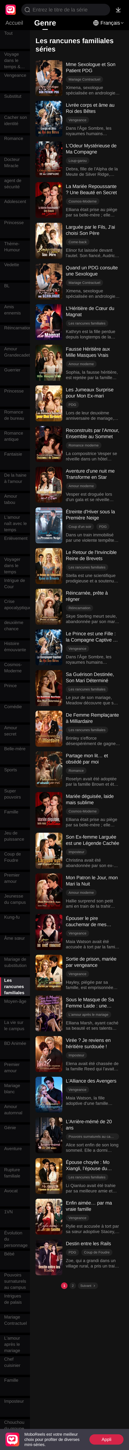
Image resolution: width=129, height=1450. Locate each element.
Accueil (14, 23)
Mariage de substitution (15, 962)
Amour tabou (10, 499)
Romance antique (13, 436)
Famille (11, 811)
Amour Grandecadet (17, 352)
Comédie (13, 706)
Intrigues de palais (13, 1299)
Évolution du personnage (16, 1239)
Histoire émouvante (15, 646)
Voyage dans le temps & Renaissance (17, 61)
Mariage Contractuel (15, 1320)
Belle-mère (14, 748)
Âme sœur (14, 938)
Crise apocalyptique (17, 604)
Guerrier (12, 369)
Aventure (13, 1148)
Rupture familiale (12, 1172)
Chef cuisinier (12, 1362)
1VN (8, 1211)
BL (7, 285)
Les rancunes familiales (14, 986)
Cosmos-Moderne (13, 667)
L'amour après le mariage (12, 1344)
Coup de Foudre (12, 857)
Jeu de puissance (14, 836)
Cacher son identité (15, 120)
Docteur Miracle (12, 162)
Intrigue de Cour (14, 583)
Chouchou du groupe (14, 1425)
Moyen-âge (15, 1001)
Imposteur (14, 1401)
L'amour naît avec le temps (15, 523)
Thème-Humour (12, 246)
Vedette (11, 264)
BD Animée (15, 1043)
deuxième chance (13, 625)
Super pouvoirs (12, 794)
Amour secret (10, 730)
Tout (8, 33)
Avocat (11, 1190)
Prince (10, 685)
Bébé (9, 1253)
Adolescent (15, 201)
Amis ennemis (12, 309)
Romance (13, 138)
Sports (10, 769)
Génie (10, 1127)
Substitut (12, 96)
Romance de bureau (14, 415)
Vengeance (15, 75)
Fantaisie (13, 454)
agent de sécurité (12, 183)
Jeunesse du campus (15, 899)
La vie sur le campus (14, 1025)
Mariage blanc (12, 1088)
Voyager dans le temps (12, 565)
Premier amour (12, 878)
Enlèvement (15, 538)
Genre (45, 23)
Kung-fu (12, 917)
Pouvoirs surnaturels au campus (15, 1281)
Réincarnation (17, 327)
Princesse (14, 222)
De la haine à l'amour (15, 478)
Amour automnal (13, 1109)
